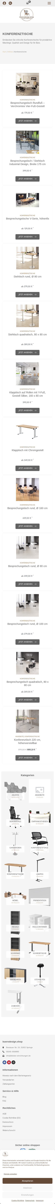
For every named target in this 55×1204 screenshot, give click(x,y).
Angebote (19, 736)
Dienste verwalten (10, 1174)
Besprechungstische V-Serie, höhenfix (27, 218)
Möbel (10, 52)
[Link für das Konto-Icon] (4, 3)
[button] (10, 4)
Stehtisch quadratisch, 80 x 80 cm (27, 334)
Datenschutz (30, 1200)
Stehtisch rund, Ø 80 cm (27, 276)
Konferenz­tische (27, 100)
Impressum (39, 1200)
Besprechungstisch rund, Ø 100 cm (27, 623)
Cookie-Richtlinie (18, 1200)
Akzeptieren (27, 1181)
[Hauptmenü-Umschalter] (49, 3)
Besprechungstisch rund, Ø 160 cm (27, 508)
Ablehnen (27, 1188)
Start (4, 52)
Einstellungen (27, 1195)
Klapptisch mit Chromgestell (27, 450)
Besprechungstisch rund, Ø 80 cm (27, 566)
